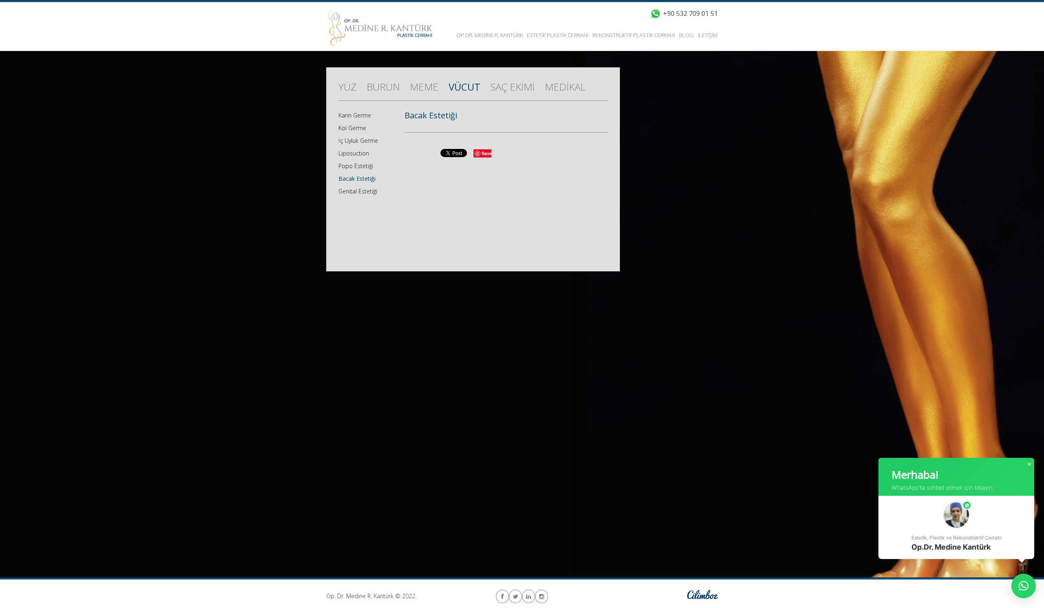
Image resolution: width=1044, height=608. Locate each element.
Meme (424, 86)
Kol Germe (352, 128)
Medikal (565, 86)
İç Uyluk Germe (358, 140)
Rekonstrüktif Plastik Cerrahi (634, 35)
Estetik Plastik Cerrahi (557, 35)
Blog (686, 35)
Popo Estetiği (355, 166)
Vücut (464, 86)
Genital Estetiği (357, 191)
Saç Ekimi (513, 86)
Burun (383, 86)
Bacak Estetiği (357, 178)
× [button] (1029, 464)
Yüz (347, 86)
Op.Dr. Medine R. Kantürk (489, 35)
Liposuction (353, 153)
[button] (956, 527)
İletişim (707, 35)
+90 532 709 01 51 (690, 13)
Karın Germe (354, 115)
